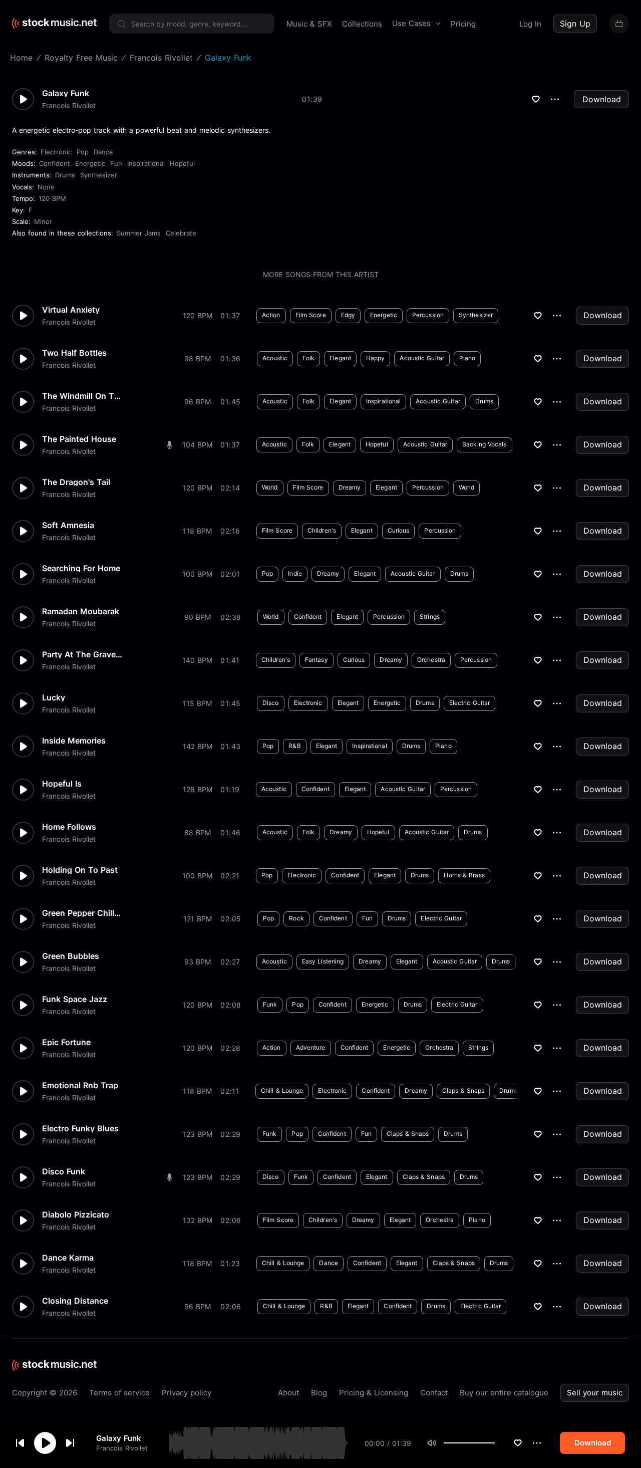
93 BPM (197, 961)
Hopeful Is (62, 784)
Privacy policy (186, 1392)
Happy (375, 358)
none (46, 187)
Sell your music (594, 1392)
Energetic (90, 163)
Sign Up (575, 24)
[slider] (494, 1442)
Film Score (310, 315)
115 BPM (197, 703)
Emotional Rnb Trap (80, 1085)
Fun (116, 163)
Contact (434, 1392)
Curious (399, 530)
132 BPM (197, 1220)
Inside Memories (74, 741)
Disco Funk (63, 1171)
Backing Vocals (484, 444)
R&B (294, 746)
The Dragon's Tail (76, 482)
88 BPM (197, 832)
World (270, 487)
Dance (103, 152)
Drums (65, 175)
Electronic (56, 152)
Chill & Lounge (282, 1090)
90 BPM (197, 617)
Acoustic (274, 358)
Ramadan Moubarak (80, 611)
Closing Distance (75, 1301)
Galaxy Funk (118, 1438)
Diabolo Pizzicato (75, 1214)
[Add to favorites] (518, 1443)
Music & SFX (309, 24)
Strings (430, 616)
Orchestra (431, 659)
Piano (467, 358)
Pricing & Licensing (373, 1392)
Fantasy (316, 659)
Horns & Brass (464, 875)
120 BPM (52, 198)
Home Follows (69, 827)
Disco (270, 702)
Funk (270, 1004)
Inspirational (146, 163)
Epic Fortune (66, 1042)
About (288, 1392)
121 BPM (197, 918)
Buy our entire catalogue (504, 1392)
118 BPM (197, 531)
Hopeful (182, 163)
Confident (54, 163)
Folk (308, 358)
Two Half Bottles (74, 353)
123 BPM (197, 1134)
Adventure (311, 1047)
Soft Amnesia (68, 525)
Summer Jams (139, 233)
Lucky (53, 697)
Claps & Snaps (463, 1090)
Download (601, 99)
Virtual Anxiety (71, 310)
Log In (530, 24)
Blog (319, 1392)
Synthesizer (98, 175)
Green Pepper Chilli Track (82, 913)
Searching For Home (81, 568)
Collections (362, 24)
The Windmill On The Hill (82, 396)
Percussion (428, 315)
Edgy (348, 315)
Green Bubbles (70, 956)
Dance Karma (68, 1258)
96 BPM (197, 401)
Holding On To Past (80, 870)
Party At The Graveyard (82, 654)
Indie (295, 573)
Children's (321, 530)
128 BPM (197, 789)
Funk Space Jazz (74, 999)
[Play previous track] (20, 1443)
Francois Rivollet (122, 1448)
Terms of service (119, 1392)
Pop (83, 152)
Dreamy (350, 487)
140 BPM (197, 660)
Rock (296, 918)
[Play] (45, 1443)
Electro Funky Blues (80, 1128)
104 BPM (197, 444)
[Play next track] (70, 1443)
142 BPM (197, 746)
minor (43, 221)
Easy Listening (323, 961)
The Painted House (79, 439)
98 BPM (197, 358)
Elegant (340, 358)
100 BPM (197, 574)
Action (271, 315)
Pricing (463, 24)
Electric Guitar (469, 702)
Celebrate (181, 233)
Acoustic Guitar (422, 358)
